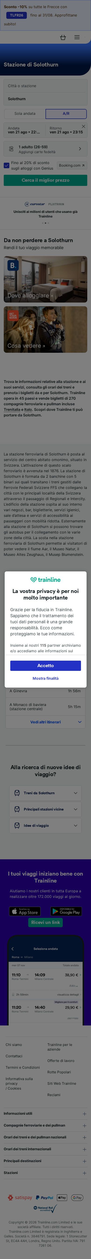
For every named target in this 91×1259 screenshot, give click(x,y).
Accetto (45, 665)
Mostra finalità (46, 678)
